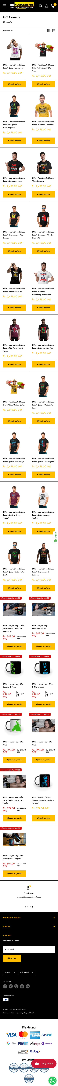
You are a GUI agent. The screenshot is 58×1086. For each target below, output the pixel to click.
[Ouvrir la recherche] (40, 5)
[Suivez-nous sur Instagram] (22, 986)
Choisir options (14, 84)
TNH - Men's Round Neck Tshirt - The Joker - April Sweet (14, 348)
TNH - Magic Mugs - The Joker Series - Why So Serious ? (13, 628)
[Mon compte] (46, 5)
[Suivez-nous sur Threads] (16, 986)
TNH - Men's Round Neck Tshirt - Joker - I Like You (43, 347)
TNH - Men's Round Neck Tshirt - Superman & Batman (43, 571)
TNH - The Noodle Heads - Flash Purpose (43, 180)
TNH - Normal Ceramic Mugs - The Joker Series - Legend (43, 800)
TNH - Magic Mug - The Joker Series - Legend (13, 857)
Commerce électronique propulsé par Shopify (19, 1013)
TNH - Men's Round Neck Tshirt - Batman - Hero (14, 180)
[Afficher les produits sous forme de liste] (53, 30)
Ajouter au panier (14, 646)
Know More (52, 901)
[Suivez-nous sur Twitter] (11, 986)
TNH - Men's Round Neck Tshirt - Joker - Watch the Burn (43, 404)
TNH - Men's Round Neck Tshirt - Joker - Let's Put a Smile (14, 571)
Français (7, 972)
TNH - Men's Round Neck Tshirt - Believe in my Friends (14, 515)
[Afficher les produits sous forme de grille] (48, 30)
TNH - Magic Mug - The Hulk (13, 743)
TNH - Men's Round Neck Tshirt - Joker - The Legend (43, 460)
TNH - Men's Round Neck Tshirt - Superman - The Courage (14, 234)
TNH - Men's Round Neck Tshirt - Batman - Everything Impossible (43, 291)
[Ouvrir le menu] (4, 5)
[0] (52, 6)
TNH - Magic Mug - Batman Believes (40, 627)
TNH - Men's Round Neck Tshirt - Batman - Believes (43, 123)
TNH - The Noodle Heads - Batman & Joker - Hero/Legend (14, 124)
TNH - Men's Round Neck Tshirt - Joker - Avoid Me (14, 66)
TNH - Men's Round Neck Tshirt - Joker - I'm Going (14, 460)
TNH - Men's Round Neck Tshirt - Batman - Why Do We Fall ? (43, 234)
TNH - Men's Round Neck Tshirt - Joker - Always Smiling (43, 515)
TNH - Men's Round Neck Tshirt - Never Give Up (14, 290)
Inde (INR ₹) (24, 972)
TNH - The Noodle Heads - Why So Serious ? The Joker (43, 67)
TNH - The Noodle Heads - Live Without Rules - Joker (14, 403)
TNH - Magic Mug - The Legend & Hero (13, 685)
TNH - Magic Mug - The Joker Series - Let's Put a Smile (13, 800)
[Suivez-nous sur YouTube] (28, 986)
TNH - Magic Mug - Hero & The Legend (42, 685)
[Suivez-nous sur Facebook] (5, 986)
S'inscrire (11, 958)
